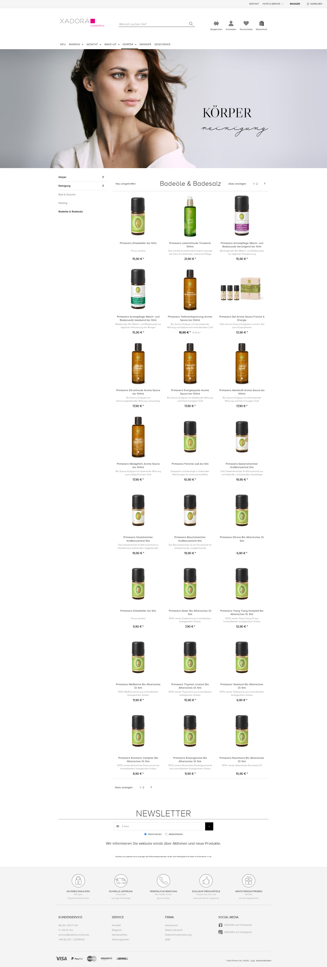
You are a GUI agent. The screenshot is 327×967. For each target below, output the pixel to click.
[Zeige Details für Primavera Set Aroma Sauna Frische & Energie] (242, 290)
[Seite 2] (265, 184)
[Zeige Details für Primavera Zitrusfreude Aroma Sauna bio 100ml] (138, 363)
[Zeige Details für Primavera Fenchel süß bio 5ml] (190, 437)
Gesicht (92, 44)
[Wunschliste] (246, 23)
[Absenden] (209, 826)
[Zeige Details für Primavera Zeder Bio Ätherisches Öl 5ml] (190, 584)
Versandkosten (263, 960)
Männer (145, 44)
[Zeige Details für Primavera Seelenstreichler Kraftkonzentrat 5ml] (242, 437)
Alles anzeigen (237, 183)
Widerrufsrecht (173, 930)
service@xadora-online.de (73, 934)
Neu (63, 44)
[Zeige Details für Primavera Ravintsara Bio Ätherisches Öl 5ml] (242, 731)
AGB (167, 939)
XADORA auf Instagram (238, 932)
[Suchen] (191, 24)
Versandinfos (119, 934)
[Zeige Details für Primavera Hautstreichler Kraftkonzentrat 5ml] (138, 510)
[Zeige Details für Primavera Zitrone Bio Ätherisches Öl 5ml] (242, 510)
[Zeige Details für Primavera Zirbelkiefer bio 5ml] (138, 584)
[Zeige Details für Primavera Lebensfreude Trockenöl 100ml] (190, 216)
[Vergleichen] (216, 23)
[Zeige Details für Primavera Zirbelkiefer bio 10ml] (138, 216)
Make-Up (110, 44)
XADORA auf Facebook (238, 925)
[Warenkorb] (261, 23)
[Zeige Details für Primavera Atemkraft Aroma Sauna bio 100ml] (242, 363)
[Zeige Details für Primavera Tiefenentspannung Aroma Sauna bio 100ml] (190, 290)
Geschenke (162, 44)
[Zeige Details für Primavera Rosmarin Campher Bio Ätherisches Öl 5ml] (138, 731)
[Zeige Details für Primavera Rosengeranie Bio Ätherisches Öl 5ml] (190, 731)
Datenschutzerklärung (178, 934)
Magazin (295, 3)
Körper (128, 44)
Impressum (171, 925)
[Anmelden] (231, 23)
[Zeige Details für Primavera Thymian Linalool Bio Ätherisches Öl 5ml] (190, 657)
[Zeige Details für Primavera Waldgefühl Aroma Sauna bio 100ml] (138, 437)
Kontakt (254, 3)
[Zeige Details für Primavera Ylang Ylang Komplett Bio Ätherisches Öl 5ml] (242, 584)
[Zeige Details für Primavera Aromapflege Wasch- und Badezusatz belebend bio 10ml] (138, 290)
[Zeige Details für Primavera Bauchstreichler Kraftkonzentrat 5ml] (190, 510)
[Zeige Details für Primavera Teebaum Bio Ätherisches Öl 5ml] (242, 657)
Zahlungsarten (120, 939)
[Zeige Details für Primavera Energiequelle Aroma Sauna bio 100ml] (190, 363)
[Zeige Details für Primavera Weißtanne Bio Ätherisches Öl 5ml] (138, 657)
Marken (75, 44)
